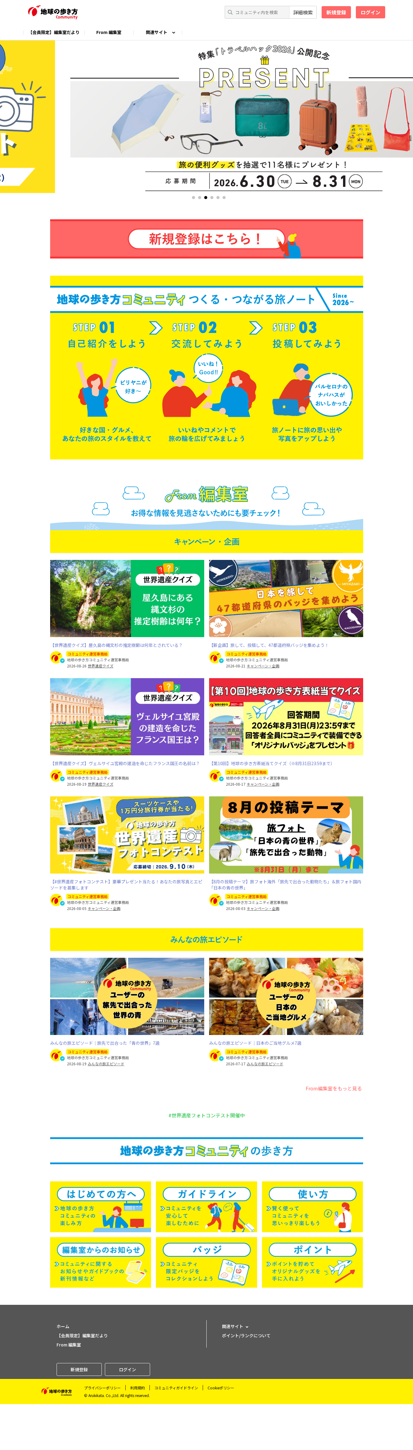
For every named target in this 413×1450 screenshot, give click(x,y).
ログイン (370, 12)
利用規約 (137, 1387)
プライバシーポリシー (102, 1387)
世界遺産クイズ (100, 665)
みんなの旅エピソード (106, 1063)
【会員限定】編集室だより (53, 32)
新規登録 (336, 12)
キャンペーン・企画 (263, 665)
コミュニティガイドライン (176, 1387)
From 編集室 (108, 32)
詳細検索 (303, 12)
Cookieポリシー (221, 1387)
